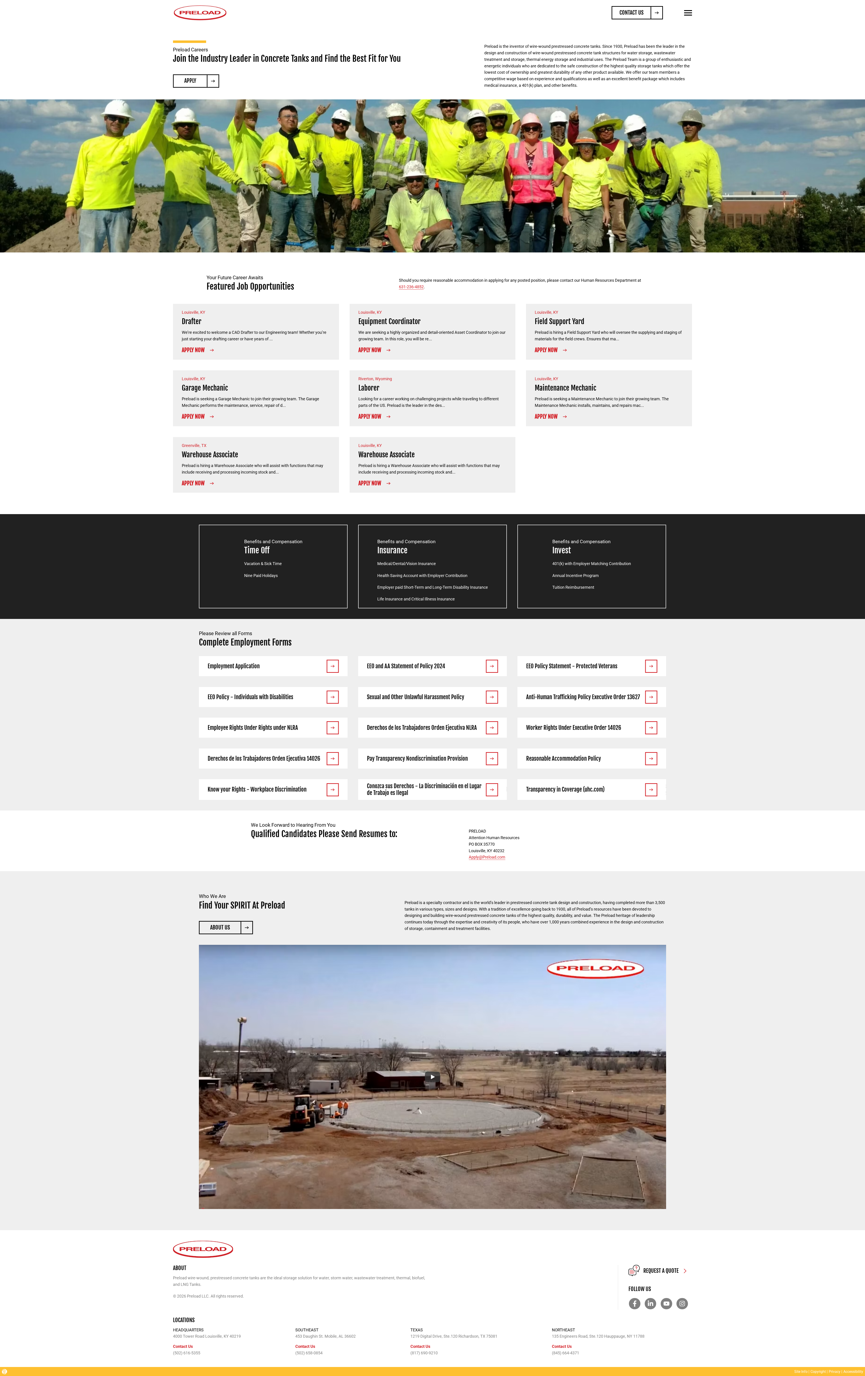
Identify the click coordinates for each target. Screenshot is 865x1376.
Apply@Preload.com (487, 857)
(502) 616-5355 (186, 1353)
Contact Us (183, 1346)
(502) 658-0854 (309, 1353)
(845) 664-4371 (565, 1353)
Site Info (801, 1371)
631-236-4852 (411, 286)
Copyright (818, 1371)
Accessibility (853, 1371)
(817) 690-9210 (424, 1353)
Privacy (834, 1371)
